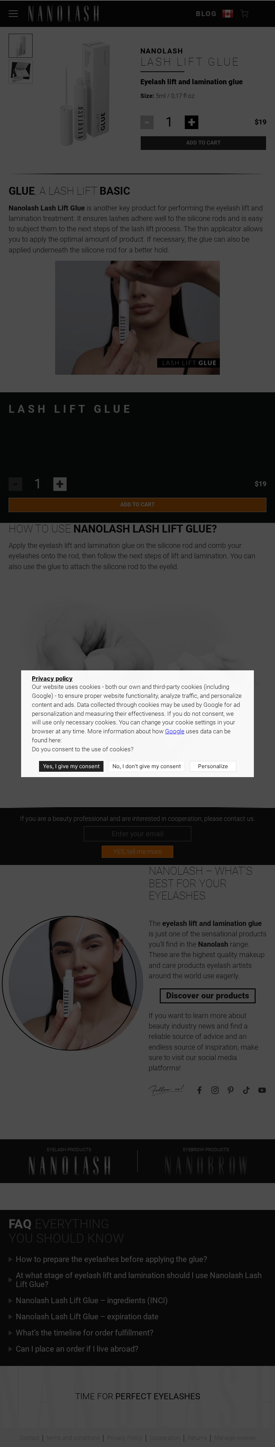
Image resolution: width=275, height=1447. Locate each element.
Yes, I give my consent (71, 766)
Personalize (213, 766)
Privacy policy (52, 678)
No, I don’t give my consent (146, 766)
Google (174, 731)
